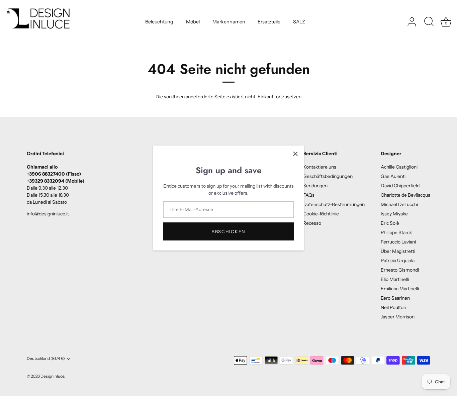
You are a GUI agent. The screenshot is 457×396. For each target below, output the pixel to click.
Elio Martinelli (395, 279)
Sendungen (315, 186)
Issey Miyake (394, 214)
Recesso (312, 223)
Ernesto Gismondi (400, 270)
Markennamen (228, 22)
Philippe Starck (396, 232)
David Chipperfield (400, 186)
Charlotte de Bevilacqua (405, 195)
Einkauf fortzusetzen (279, 97)
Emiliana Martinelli (400, 289)
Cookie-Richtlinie (321, 214)
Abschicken (228, 231)
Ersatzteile (269, 22)
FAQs (308, 195)
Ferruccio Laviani (398, 242)
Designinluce (52, 376)
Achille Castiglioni (399, 167)
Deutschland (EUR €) (46, 358)
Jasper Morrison (398, 317)
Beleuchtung (159, 22)
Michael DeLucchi (399, 204)
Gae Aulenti (393, 176)
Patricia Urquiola (398, 261)
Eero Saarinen (395, 298)
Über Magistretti (398, 251)
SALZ (299, 22)
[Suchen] (429, 22)
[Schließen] (295, 153)
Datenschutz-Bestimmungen (334, 204)
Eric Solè (390, 223)
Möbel (193, 22)
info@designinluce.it (48, 214)
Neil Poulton (393, 307)
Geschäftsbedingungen (328, 176)
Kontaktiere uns (319, 167)
